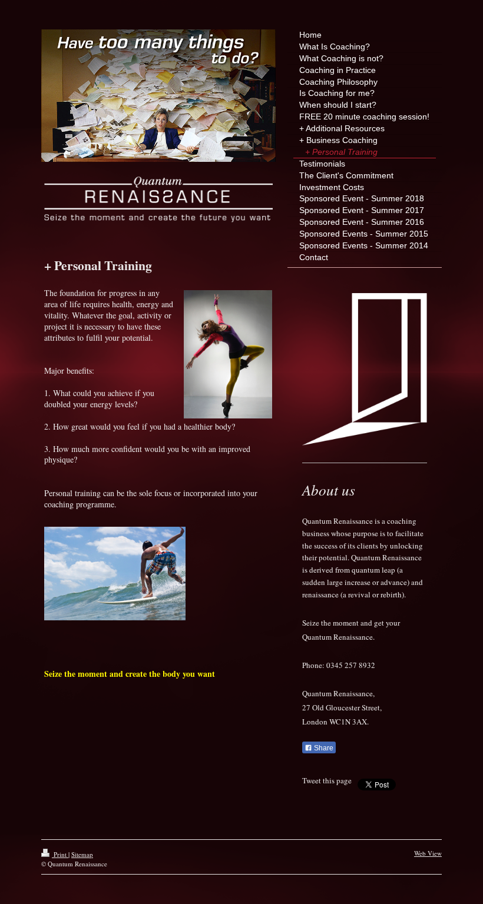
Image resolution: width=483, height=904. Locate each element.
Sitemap (82, 854)
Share (322, 748)
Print (60, 854)
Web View (428, 853)
